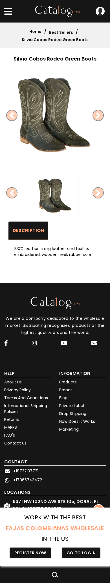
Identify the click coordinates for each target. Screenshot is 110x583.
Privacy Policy (17, 390)
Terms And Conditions (26, 398)
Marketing (69, 429)
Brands (65, 390)
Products (68, 382)
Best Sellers (61, 32)
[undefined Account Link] (6, 343)
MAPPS (10, 427)
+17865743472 (27, 480)
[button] (11, 115)
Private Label (71, 405)
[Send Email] (95, 344)
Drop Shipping (72, 413)
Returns (11, 419)
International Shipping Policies (25, 408)
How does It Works (77, 421)
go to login (81, 553)
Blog (63, 398)
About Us (13, 382)
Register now (30, 553)
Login (100, 11)
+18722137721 (25, 471)
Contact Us (15, 443)
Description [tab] (28, 230)
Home (35, 31)
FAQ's (9, 435)
